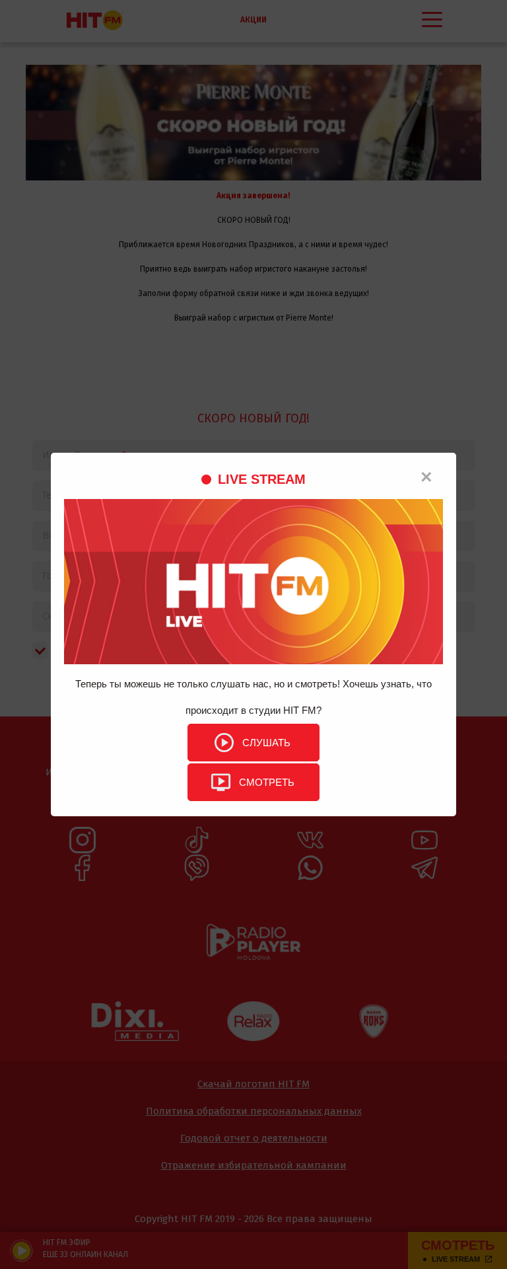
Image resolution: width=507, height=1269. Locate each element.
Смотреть (266, 782)
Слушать (266, 742)
